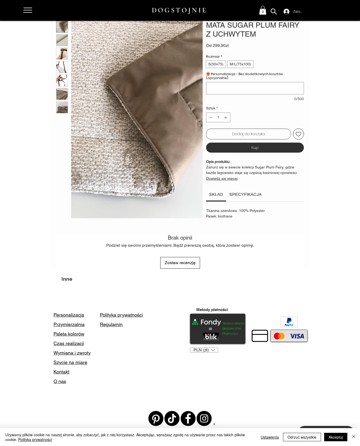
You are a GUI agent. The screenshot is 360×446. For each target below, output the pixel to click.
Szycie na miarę (70, 362)
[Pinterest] (155, 418)
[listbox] (204, 350)
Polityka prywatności (35, 439)
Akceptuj (336, 437)
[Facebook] (188, 418)
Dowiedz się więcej (221, 178)
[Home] (27, 10)
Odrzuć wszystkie (302, 437)
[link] (216, 194)
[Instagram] (204, 418)
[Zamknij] (354, 437)
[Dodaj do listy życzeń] (298, 134)
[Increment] (226, 117)
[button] (262, 10)
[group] (180, 295)
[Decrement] (210, 117)
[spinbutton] (218, 117)
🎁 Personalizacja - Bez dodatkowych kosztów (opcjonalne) (244, 76)
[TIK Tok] (171, 418)
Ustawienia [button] (270, 437)
